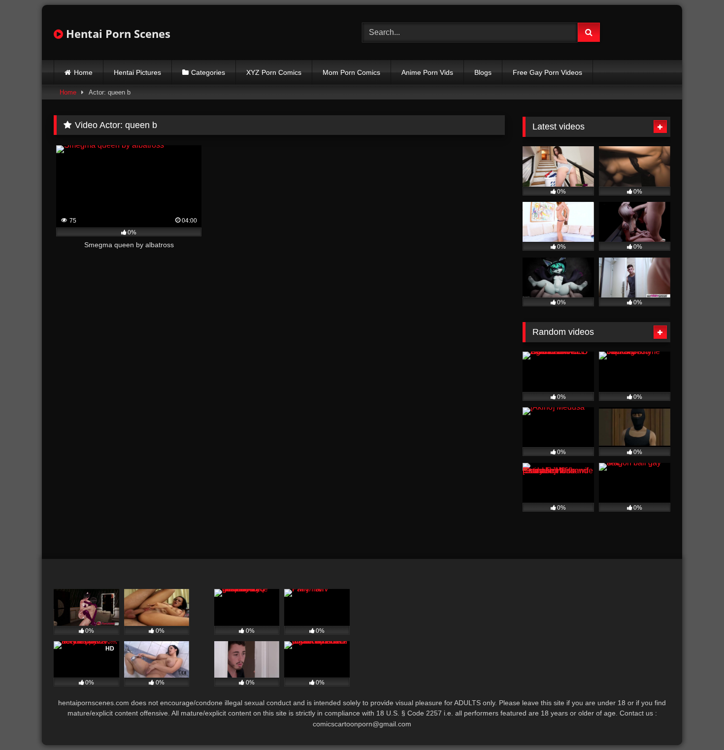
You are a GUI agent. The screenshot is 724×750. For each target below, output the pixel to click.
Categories (208, 72)
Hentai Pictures (137, 72)
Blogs (483, 72)
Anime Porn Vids (427, 72)
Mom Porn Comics (351, 72)
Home (83, 72)
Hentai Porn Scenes (116, 33)
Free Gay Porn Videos (547, 72)
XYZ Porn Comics (273, 72)
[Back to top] (693, 720)
